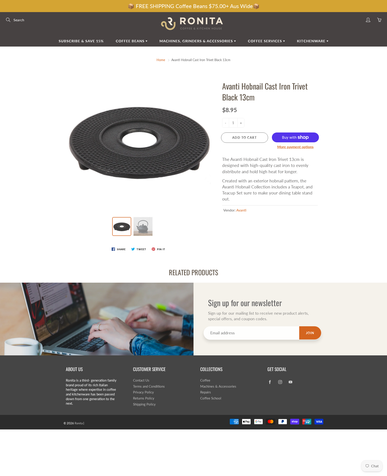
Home (161, 60)
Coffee (205, 380)
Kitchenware (312, 41)
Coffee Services (265, 41)
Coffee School (210, 398)
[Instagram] (280, 382)
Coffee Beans (131, 41)
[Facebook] (270, 382)
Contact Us (141, 380)
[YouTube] (290, 382)
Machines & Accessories (218, 386)
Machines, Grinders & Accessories (196, 41)
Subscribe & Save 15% (81, 41)
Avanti (241, 210)
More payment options (295, 147)
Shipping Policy (144, 404)
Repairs (205, 392)
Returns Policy (143, 398)
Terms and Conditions (149, 386)
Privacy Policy (143, 392)
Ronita (79, 423)
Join (310, 333)
